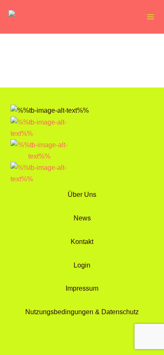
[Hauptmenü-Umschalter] (150, 17)
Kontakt (82, 241)
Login (82, 265)
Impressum (82, 288)
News (82, 218)
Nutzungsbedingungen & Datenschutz (82, 311)
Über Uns (82, 194)
